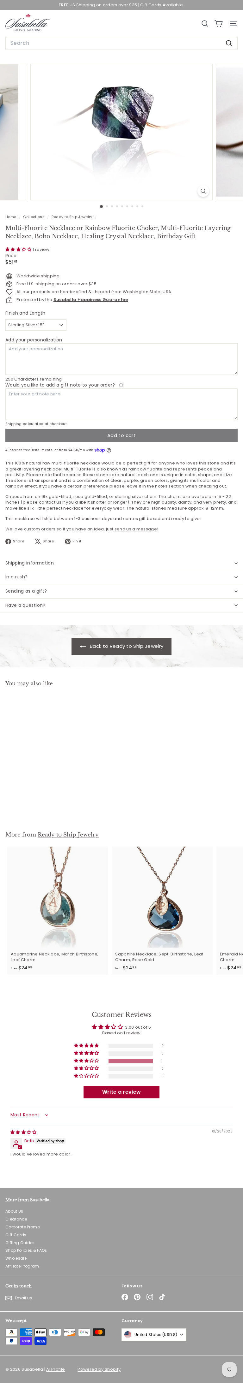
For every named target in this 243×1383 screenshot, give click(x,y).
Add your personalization (33, 340)
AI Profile (55, 1369)
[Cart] (218, 23)
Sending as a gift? (26, 591)
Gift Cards (15, 1235)
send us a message (136, 529)
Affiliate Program (22, 1266)
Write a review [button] (121, 1092)
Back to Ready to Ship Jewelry (126, 646)
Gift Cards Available (161, 5)
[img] (23, 1132)
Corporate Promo (22, 1227)
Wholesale (16, 1258)
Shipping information (29, 563)
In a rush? (16, 577)
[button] (19, 249)
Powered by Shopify (99, 1369)
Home (11, 216)
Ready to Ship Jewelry (72, 216)
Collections (34, 216)
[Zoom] (203, 191)
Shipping (13, 423)
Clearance (16, 1219)
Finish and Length (25, 313)
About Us (14, 1211)
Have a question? (25, 605)
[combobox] (121, 43)
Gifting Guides (20, 1242)
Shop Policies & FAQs (26, 1250)
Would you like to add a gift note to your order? (60, 385)
